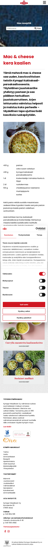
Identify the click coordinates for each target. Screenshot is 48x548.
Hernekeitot (8, 488)
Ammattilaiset (9, 457)
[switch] (42, 281)
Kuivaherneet (8, 490)
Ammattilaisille (9, 493)
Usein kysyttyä (9, 464)
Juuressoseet (8, 481)
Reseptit (6, 459)
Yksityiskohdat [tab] (24, 235)
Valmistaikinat (9, 486)
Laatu (5, 454)
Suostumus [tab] (8, 235)
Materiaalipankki (9, 466)
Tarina (5, 452)
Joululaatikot (8, 483)
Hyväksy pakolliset (24, 318)
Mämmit (6, 478)
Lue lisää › (7, 427)
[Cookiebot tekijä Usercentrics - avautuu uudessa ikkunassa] (35, 228)
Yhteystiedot (8, 468)
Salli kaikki (24, 305)
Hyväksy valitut (24, 311)
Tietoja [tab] (39, 235)
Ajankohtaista (9, 461)
